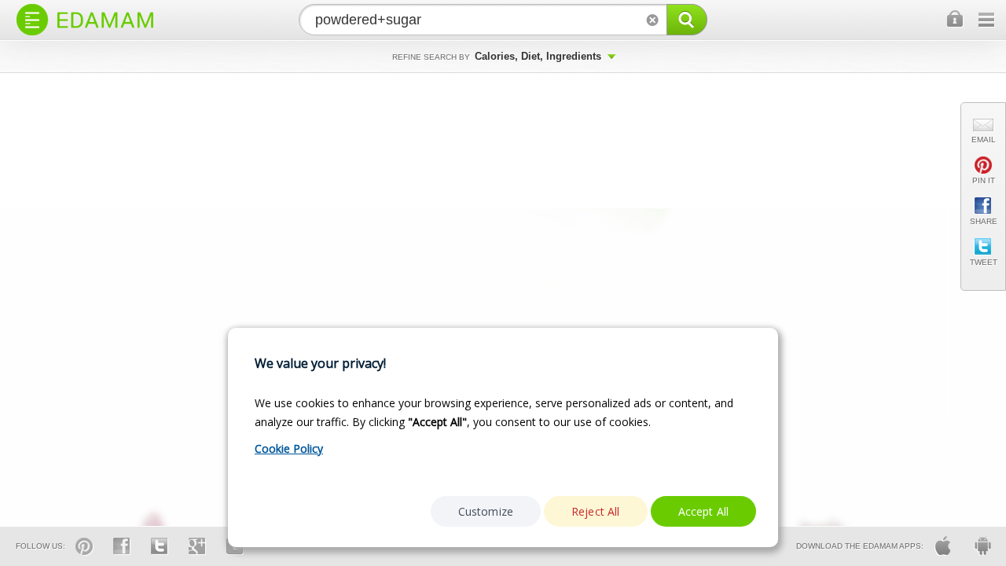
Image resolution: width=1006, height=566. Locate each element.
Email (983, 139)
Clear (652, 19)
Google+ (197, 546)
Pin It (983, 180)
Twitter (159, 546)
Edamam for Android (982, 546)
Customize (485, 511)
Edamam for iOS (943, 546)
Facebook (122, 546)
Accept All (703, 511)
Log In (955, 19)
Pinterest (84, 546)
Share (983, 221)
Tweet (983, 262)
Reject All (595, 511)
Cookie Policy (289, 448)
